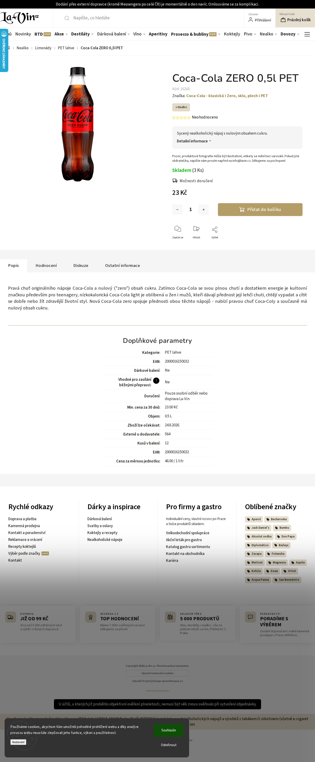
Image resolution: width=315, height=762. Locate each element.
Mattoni (257, 562)
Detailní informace (192, 141)
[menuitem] (23, 34)
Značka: (220, 96)
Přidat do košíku (264, 209)
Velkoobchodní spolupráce (187, 533)
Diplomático (260, 545)
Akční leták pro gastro (184, 540)
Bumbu (284, 528)
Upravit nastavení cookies (158, 673)
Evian (274, 571)
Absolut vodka (261, 536)
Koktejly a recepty (102, 533)
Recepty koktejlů (22, 546)
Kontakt (15, 560)
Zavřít (295, 245)
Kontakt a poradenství (26, 533)
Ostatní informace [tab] (122, 265)
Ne (167, 370)
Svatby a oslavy (100, 526)
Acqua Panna (260, 580)
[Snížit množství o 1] (177, 210)
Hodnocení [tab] (46, 265)
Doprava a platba (22, 519)
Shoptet (146, 681)
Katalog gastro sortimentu (188, 547)
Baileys (283, 545)
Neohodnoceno (205, 117)
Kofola (256, 571)
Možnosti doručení (196, 181)
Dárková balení (99, 519)
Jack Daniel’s (260, 528)
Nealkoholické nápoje (104, 540)
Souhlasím (168, 730)
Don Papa (288, 536)
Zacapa (257, 554)
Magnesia (279, 562)
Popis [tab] (13, 265)
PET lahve (173, 352)
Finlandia (278, 554)
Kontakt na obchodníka (185, 554)
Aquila (300, 562)
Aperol (256, 519)
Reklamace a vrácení (25, 540)
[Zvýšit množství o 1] (204, 210)
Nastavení (18, 742)
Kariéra (172, 560)
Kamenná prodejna (24, 526)
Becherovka (279, 519)
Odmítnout (169, 745)
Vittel (292, 571)
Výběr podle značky (24, 553)
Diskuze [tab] (81, 265)
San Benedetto (289, 580)
